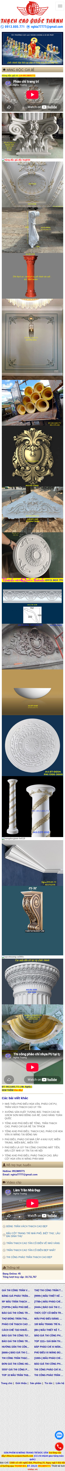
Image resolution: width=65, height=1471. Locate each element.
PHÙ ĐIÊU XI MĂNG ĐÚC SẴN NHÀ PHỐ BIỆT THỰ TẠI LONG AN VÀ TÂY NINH (48, 1352)
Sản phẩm (35, 1383)
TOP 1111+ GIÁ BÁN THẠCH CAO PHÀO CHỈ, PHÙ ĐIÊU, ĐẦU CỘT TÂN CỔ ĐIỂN (48, 1341)
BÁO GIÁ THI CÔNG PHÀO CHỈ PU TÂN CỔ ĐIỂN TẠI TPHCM (48, 1335)
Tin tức (49, 1383)
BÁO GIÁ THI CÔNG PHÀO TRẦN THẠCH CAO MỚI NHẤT (48, 1364)
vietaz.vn (33, 1469)
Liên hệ (60, 1383)
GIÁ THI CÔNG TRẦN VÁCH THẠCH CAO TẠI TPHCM (16, 1290)
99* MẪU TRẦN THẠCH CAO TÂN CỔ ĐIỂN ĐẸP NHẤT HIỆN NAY (16, 1301)
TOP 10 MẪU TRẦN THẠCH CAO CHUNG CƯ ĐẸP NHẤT (16, 1375)
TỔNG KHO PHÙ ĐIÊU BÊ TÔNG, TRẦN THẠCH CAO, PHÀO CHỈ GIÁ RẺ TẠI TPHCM (31, 1125)
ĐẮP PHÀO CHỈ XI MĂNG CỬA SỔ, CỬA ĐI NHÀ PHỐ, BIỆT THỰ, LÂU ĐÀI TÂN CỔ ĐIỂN (48, 1347)
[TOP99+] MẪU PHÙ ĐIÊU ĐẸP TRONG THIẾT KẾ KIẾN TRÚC (16, 1307)
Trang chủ (6, 1383)
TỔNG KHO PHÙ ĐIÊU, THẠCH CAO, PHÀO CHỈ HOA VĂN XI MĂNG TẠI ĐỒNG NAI (34, 1133)
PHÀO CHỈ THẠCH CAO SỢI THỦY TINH (16, 1324)
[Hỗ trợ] (59, 1446)
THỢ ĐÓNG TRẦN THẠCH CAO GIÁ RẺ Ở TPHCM (16, 1318)
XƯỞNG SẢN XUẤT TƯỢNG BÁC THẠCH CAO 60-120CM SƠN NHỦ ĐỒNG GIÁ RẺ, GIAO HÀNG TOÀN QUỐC (33, 1115)
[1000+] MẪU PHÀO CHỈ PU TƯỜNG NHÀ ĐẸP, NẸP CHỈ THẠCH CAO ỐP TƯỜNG (48, 1358)
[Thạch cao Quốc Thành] (32, 8)
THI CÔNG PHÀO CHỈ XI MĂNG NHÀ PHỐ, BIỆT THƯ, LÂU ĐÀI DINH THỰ (48, 1369)
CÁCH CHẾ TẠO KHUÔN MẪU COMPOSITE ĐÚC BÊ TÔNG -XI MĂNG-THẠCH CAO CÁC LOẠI (16, 1330)
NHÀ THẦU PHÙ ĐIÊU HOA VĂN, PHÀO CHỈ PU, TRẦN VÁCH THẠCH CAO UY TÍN (31, 1105)
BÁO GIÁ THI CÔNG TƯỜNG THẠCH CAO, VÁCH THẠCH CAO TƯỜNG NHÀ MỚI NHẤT (16, 1335)
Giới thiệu (21, 1383)
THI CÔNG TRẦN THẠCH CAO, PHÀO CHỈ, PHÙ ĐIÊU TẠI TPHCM (16, 1358)
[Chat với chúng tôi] (59, 1435)
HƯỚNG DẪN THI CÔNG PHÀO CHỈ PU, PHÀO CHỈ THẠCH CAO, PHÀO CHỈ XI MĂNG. (16, 1347)
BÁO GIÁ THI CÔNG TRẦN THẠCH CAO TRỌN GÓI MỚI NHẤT (16, 1341)
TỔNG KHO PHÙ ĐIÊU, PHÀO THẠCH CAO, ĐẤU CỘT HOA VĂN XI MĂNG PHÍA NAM (31, 1157)
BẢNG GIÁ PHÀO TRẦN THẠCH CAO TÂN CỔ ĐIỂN (16, 1296)
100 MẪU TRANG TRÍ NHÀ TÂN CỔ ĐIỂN (48, 1324)
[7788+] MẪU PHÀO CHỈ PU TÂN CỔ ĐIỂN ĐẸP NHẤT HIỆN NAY (48, 1301)
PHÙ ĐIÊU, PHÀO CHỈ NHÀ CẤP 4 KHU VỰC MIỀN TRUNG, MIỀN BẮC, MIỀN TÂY (32, 1141)
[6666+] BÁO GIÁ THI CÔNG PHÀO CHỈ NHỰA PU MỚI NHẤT (16, 1352)
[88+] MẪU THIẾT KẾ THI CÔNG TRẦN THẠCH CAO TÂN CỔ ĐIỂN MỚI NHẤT (48, 1330)
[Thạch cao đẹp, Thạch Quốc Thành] (32, 48)
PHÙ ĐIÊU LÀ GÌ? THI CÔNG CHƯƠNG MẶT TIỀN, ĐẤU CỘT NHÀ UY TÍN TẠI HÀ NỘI (32, 1149)
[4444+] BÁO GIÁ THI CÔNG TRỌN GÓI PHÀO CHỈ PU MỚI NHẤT (48, 1307)
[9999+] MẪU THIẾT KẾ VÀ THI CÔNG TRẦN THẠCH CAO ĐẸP (48, 1296)
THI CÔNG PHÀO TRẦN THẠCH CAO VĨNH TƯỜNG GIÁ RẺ (48, 1375)
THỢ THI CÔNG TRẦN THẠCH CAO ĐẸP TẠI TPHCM (48, 1290)
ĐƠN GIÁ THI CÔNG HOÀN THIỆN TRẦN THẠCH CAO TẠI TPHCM (16, 1364)
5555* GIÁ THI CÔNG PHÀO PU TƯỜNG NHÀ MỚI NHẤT (16, 1369)
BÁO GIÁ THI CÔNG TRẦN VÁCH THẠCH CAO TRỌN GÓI (16, 1313)
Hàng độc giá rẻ (10, 75)
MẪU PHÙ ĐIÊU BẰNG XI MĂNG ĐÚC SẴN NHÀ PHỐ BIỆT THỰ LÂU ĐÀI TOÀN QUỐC (48, 1318)
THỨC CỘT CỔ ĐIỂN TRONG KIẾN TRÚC (48, 1313)
